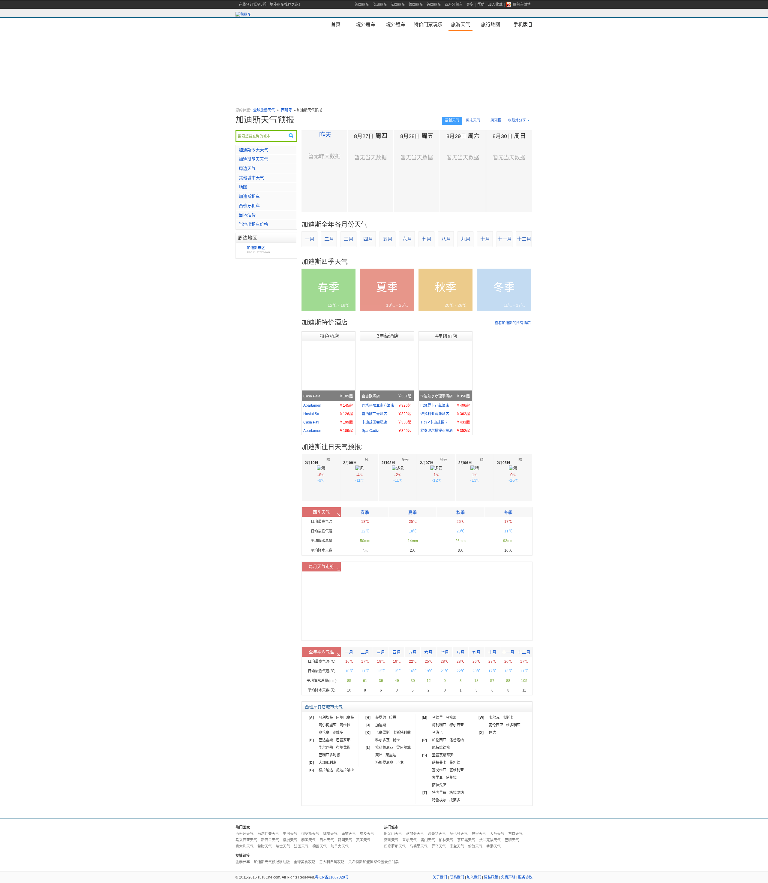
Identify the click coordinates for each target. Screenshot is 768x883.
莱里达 (391, 755)
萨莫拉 (451, 778)
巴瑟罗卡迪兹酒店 (445, 405)
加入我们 (474, 877)
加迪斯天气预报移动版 (272, 862)
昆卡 (396, 740)
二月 (329, 239)
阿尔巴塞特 (345, 718)
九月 (465, 239)
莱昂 (378, 755)
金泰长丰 (243, 862)
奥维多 (337, 733)
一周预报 (494, 120)
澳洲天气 (290, 840)
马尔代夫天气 (268, 834)
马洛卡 (437, 733)
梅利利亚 (439, 725)
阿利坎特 (326, 718)
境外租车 (395, 24)
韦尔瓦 (494, 718)
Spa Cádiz (386, 431)
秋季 (460, 512)
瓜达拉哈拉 (345, 770)
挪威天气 (330, 834)
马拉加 (451, 718)
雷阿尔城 (403, 748)
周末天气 (473, 120)
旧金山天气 (393, 834)
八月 (446, 239)
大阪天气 (497, 834)
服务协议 (525, 877)
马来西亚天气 (246, 840)
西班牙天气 (245, 834)
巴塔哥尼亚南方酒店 (386, 405)
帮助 (480, 4)
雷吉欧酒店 (386, 396)
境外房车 (365, 24)
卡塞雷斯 (382, 733)
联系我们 (457, 877)
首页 (335, 24)
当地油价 (247, 214)
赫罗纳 (380, 718)
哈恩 (392, 718)
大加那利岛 (328, 763)
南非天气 (348, 834)
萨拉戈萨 (439, 785)
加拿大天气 (340, 846)
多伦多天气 (459, 834)
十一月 (504, 239)
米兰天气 (457, 846)
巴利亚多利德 (329, 755)
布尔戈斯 (343, 748)
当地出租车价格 (253, 224)
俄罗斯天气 (310, 834)
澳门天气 (428, 840)
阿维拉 (345, 725)
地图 (243, 187)
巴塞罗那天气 (395, 846)
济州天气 (391, 840)
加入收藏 (495, 4)
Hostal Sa (328, 414)
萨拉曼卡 (439, 763)
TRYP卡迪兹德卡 (445, 422)
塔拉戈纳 (456, 793)
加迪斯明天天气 (253, 159)
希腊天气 (264, 846)
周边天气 (247, 168)
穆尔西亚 (456, 725)
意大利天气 (245, 846)
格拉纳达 (326, 770)
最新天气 (452, 120)
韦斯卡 (507, 718)
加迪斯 (380, 725)
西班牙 (287, 110)
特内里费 (439, 793)
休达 (492, 733)
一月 (309, 239)
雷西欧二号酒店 (386, 414)
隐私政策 (491, 877)
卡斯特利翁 (402, 733)
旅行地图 (490, 24)
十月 (485, 239)
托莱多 (454, 800)
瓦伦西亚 (496, 725)
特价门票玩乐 (428, 24)
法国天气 (301, 846)
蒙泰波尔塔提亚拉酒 (445, 431)
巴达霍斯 (326, 740)
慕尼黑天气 (466, 840)
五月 (387, 239)
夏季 (412, 512)
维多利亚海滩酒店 (445, 414)
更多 (469, 4)
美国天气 (290, 834)
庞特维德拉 (441, 748)
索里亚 (437, 778)
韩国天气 (345, 840)
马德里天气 (419, 846)
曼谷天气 (479, 834)
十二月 (524, 239)
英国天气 (363, 840)
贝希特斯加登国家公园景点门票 (373, 862)
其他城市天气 (251, 177)
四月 (368, 239)
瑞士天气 (283, 846)
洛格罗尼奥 (384, 763)
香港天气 (493, 846)
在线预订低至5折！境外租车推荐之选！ (270, 4)
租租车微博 (522, 4)
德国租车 (416, 4)
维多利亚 (513, 725)
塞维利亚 (456, 770)
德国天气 (319, 846)
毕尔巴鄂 (326, 748)
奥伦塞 (324, 733)
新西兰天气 (270, 840)
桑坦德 (454, 763)
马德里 (437, 718)
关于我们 (440, 877)
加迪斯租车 (249, 196)
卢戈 (400, 763)
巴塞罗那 (343, 740)
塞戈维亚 (439, 770)
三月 (348, 239)
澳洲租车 (380, 4)
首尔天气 (409, 840)
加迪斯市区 (258, 250)
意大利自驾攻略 (331, 862)
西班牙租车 (454, 4)
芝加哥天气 (415, 834)
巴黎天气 (512, 840)
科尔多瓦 (382, 740)
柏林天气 (446, 840)
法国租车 (398, 4)
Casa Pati (328, 422)
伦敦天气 (475, 846)
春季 (365, 512)
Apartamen (328, 405)
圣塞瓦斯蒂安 (443, 755)
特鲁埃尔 (439, 800)
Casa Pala (328, 396)
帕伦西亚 (439, 740)
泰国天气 (308, 840)
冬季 (508, 512)
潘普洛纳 (456, 740)
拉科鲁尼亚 (384, 748)
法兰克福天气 (490, 840)
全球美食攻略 (304, 862)
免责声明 (508, 877)
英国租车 (434, 4)
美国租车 (362, 4)
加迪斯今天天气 (253, 149)
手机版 (520, 24)
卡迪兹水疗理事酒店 (445, 396)
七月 (426, 239)
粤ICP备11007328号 (332, 877)
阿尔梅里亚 (328, 725)
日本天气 (327, 840)
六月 (407, 239)
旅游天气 (460, 24)
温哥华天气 (437, 834)
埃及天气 (367, 834)
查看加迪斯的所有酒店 (513, 323)
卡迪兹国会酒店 (386, 422)
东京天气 (515, 834)
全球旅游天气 (264, 110)
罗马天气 (438, 846)
